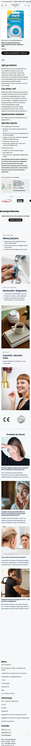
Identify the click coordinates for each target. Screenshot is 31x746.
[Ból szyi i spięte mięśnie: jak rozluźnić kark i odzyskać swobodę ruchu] (15, 451)
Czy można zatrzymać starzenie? (13, 557)
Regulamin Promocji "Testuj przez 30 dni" (14, 714)
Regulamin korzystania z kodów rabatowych (15, 718)
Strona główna (6, 665)
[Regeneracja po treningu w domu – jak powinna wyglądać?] (15, 583)
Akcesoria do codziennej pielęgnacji (11, 40)
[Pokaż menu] (2, 5)
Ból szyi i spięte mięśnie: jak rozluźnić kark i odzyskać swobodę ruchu (14, 468)
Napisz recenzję (15, 220)
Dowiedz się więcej (16, 434)
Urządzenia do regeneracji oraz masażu (13, 673)
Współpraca (5, 687)
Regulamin (4, 711)
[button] (25, 5)
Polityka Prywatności (7, 721)
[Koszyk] (28, 5)
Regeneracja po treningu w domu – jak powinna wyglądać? (15, 600)
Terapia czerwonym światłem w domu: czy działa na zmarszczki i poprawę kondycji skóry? (13, 513)
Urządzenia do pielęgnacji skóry (11, 677)
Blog (2, 690)
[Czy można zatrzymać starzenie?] (15, 540)
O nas (3, 680)
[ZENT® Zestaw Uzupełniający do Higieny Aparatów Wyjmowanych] (6, 186)
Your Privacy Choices (7, 693)
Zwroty (3, 704)
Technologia (5, 683)
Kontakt (3, 708)
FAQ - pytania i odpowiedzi (9, 701)
